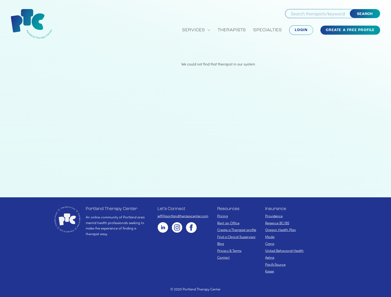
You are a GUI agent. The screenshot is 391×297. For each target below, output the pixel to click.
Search (365, 14)
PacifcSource (275, 264)
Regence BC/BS (277, 222)
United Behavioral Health (284, 250)
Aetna (269, 257)
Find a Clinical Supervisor (236, 236)
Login (301, 30)
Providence (274, 215)
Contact (223, 257)
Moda (269, 236)
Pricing (222, 215)
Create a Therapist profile (236, 229)
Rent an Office (228, 222)
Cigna (269, 243)
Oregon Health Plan (280, 229)
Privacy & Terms (229, 250)
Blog (220, 243)
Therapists (232, 30)
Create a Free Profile (350, 30)
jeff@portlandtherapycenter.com (182, 215)
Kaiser (269, 271)
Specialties (267, 30)
